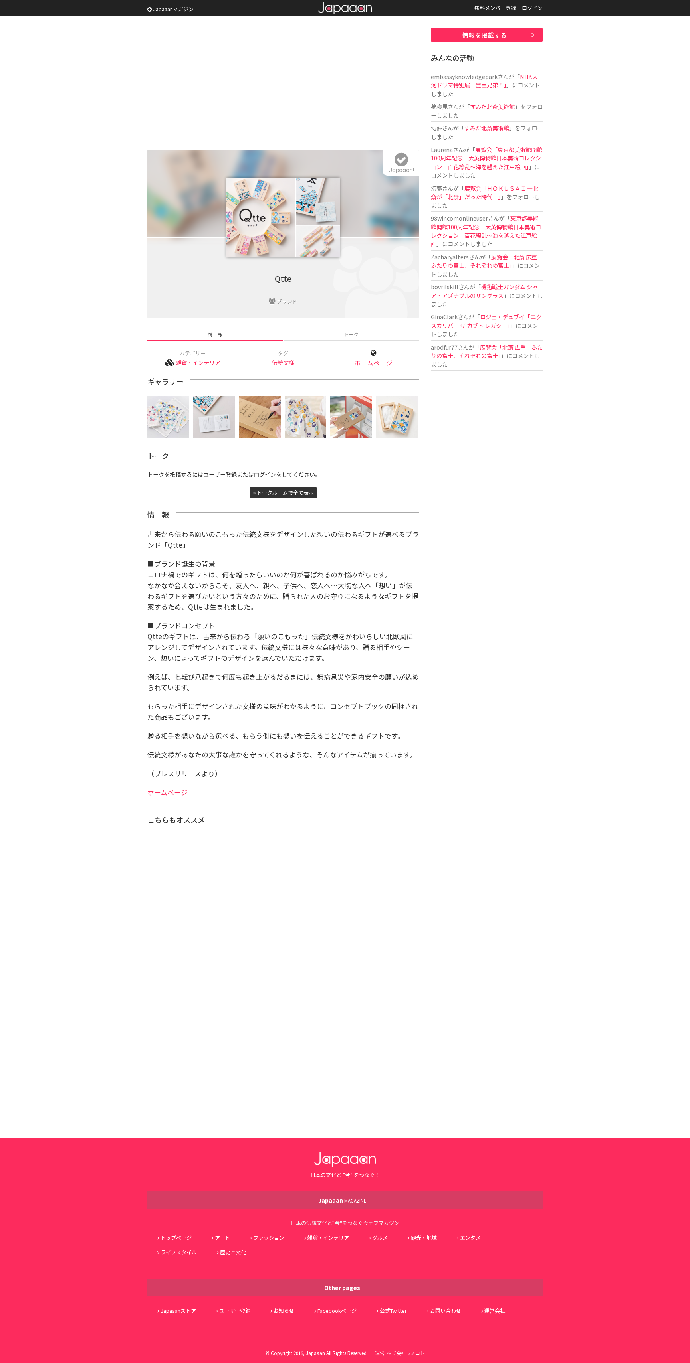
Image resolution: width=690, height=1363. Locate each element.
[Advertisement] (283, 84)
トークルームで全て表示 (285, 492)
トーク (351, 334)
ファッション (268, 1237)
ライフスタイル (179, 1252)
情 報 (215, 334)
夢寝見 (439, 106)
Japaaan (345, 8)
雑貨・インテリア (198, 362)
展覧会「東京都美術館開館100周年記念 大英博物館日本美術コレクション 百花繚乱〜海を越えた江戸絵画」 (486, 158)
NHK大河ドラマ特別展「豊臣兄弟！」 (484, 80)
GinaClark (444, 316)
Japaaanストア (178, 1310)
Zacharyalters (450, 257)
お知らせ (284, 1310)
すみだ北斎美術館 (492, 106)
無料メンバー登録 (495, 8)
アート (222, 1237)
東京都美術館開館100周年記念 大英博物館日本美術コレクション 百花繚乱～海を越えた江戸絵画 (486, 231)
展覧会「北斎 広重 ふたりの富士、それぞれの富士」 (487, 261)
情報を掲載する (484, 35)
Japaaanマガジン (173, 9)
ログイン (532, 8)
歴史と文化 (233, 1252)
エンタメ (470, 1237)
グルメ (380, 1237)
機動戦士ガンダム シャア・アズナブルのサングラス (484, 290)
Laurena (442, 149)
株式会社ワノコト (406, 1352)
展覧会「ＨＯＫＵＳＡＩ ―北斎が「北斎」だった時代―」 (484, 192)
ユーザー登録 (234, 1310)
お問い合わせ (445, 1310)
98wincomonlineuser (459, 218)
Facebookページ (337, 1310)
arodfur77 (444, 347)
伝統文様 (283, 362)
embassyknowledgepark (464, 76)
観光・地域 (424, 1237)
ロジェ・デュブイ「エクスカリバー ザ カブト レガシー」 (486, 320)
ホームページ (373, 362)
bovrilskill (444, 286)
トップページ (176, 1237)
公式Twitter (393, 1310)
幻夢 (436, 128)
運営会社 (494, 1310)
